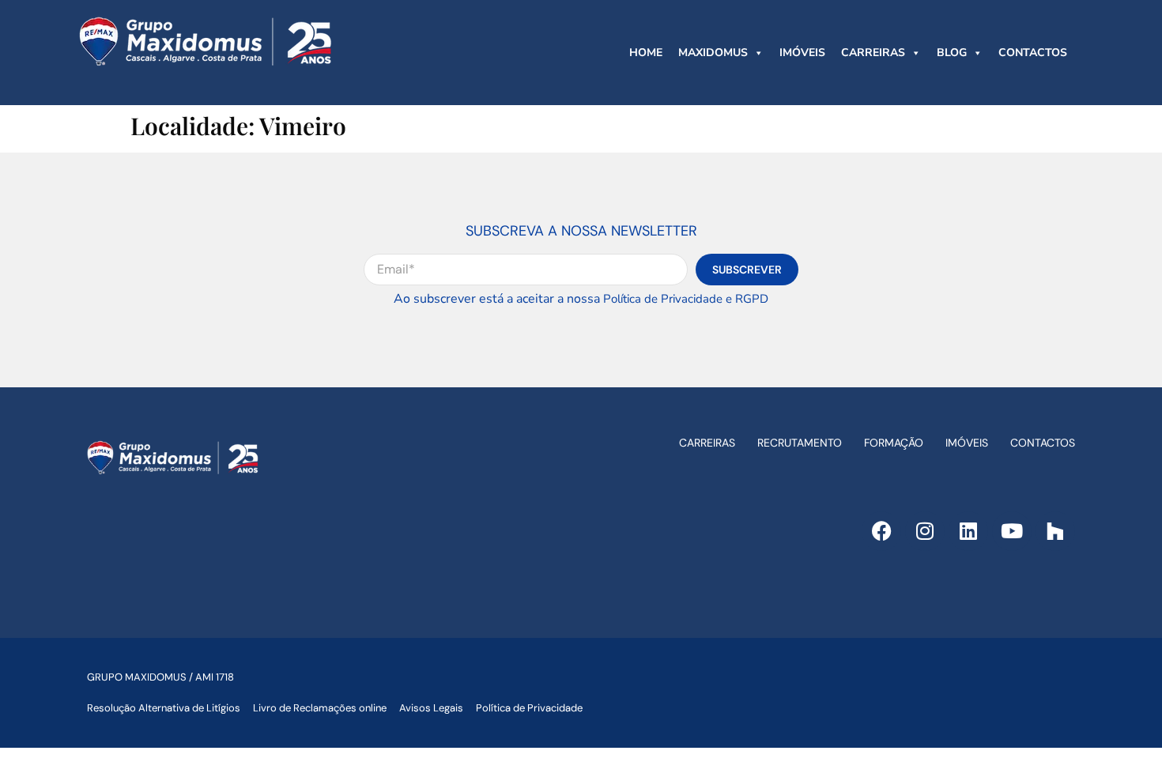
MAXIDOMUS (713, 52)
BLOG (952, 52)
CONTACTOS (1032, 52)
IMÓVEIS (802, 52)
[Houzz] (1055, 531)
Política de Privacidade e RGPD (685, 299)
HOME (645, 52)
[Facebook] (881, 531)
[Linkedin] (968, 531)
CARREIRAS (873, 52)
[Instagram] (925, 531)
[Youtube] (1012, 531)
